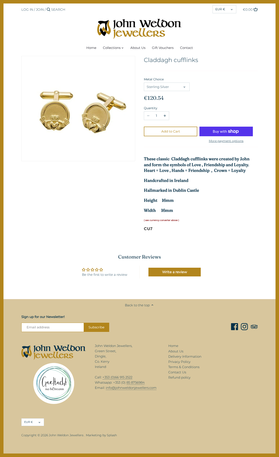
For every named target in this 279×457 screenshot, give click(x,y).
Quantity (150, 108)
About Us (175, 351)
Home (173, 346)
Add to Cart (170, 131)
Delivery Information (184, 356)
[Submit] (48, 10)
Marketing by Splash (101, 435)
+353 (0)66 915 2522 (117, 377)
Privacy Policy (179, 362)
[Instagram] (244, 326)
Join (40, 9)
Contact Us (177, 372)
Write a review (174, 272)
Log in (27, 9)
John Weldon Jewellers (66, 435)
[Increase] (165, 116)
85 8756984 (135, 382)
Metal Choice (154, 79)
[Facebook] (234, 326)
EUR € (220, 9)
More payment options (226, 141)
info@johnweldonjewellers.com (131, 388)
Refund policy (179, 377)
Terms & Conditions (183, 367)
